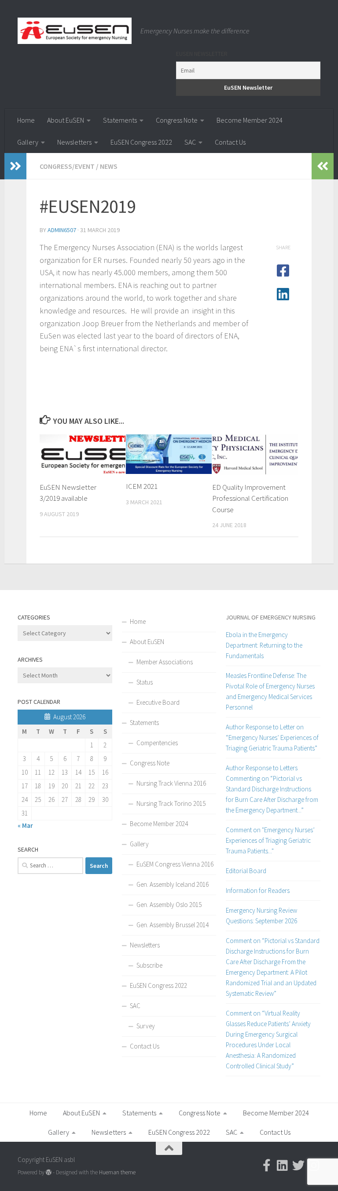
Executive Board (158, 702)
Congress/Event (67, 166)
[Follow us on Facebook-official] (267, 1165)
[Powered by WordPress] (48, 1172)
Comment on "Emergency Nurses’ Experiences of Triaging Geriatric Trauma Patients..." (270, 840)
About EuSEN (65, 120)
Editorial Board (246, 871)
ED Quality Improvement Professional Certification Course (250, 498)
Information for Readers (258, 890)
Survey (145, 1026)
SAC (190, 142)
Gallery (27, 142)
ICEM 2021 (142, 486)
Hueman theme (117, 1172)
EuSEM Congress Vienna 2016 (174, 864)
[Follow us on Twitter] (298, 1165)
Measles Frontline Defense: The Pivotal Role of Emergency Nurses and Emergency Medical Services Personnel (270, 691)
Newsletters (74, 142)
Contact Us (230, 142)
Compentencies (157, 743)
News (109, 166)
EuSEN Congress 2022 (141, 142)
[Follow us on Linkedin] (282, 1165)
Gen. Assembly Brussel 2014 (172, 925)
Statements (120, 120)
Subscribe (149, 965)
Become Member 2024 (250, 120)
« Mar (25, 825)
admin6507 (62, 230)
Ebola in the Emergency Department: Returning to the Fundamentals (264, 645)
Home (26, 120)
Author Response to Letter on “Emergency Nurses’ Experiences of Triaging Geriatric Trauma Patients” (272, 737)
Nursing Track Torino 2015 (171, 803)
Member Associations (164, 662)
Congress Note (177, 120)
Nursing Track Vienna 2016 (171, 783)
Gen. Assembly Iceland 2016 (172, 884)
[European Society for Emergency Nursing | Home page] (75, 31)
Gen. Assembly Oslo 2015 (169, 904)
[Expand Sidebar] (15, 166)
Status (144, 682)
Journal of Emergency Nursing (271, 617)
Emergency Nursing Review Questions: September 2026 (261, 915)
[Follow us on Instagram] (314, 1165)
